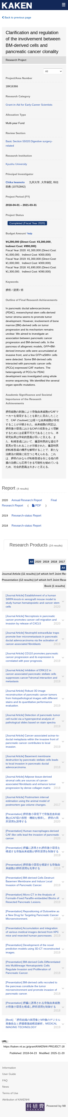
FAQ (5, 1080)
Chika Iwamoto (15, 182)
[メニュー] (63, 4)
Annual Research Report (27, 500)
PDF (38, 505)
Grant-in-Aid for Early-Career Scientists (29, 104)
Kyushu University (16, 164)
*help (29, 233)
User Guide (9, 1073)
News (5, 1086)
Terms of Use (10, 1093)
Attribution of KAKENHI (15, 1099)
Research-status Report (26, 515)
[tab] (36, 545)
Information (9, 1067)
